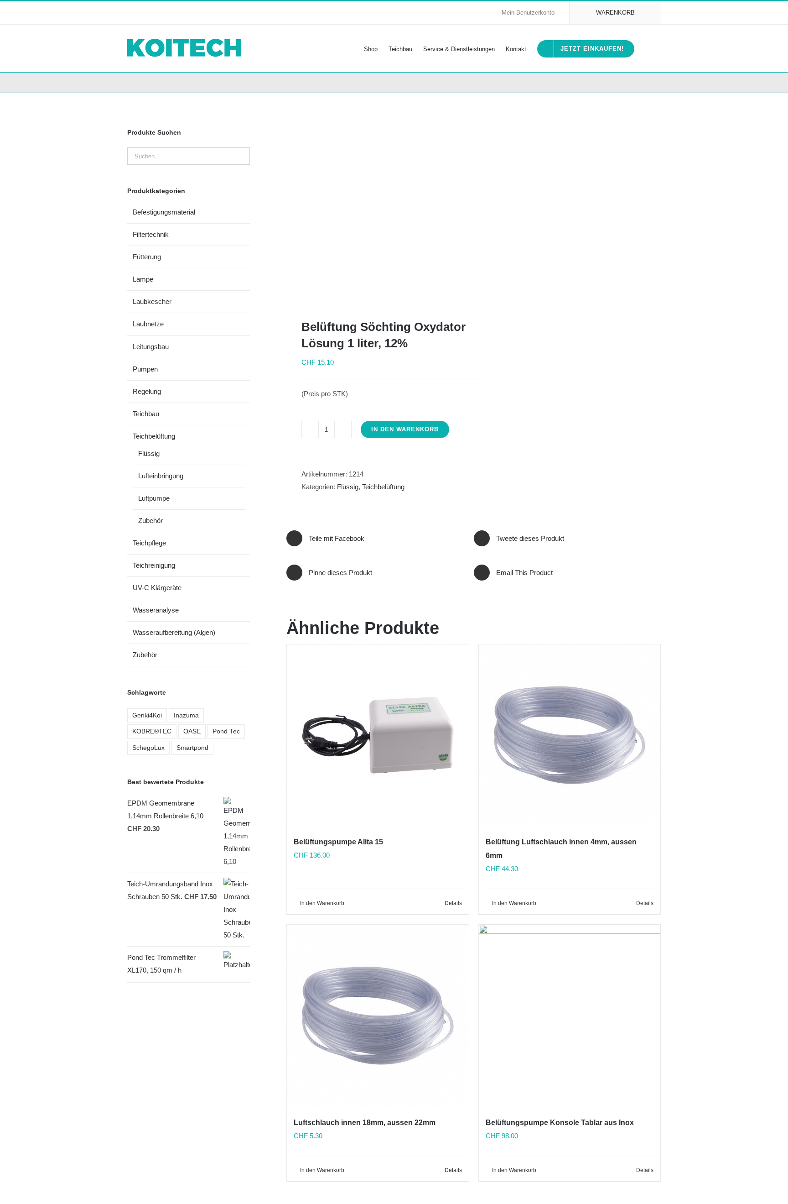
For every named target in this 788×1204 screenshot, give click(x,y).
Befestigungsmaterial (164, 212)
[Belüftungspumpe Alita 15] (377, 735)
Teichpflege (149, 543)
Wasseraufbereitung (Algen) (174, 632)
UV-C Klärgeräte (157, 588)
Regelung (147, 391)
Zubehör (150, 520)
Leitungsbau (151, 347)
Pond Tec (226, 731)
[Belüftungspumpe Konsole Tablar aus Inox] (569, 1015)
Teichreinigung (154, 565)
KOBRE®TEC (151, 731)
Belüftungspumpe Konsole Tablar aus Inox (560, 1122)
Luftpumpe (154, 498)
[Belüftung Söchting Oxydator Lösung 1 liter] (376, 206)
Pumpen (145, 369)
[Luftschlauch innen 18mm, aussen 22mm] (377, 1015)
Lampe (143, 279)
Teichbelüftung (383, 487)
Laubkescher (152, 301)
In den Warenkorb (405, 429)
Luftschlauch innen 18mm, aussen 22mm (364, 1122)
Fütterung (147, 257)
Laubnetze (148, 324)
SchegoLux (148, 747)
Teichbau (146, 414)
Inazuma (186, 715)
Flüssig (347, 487)
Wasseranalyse (156, 610)
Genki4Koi (147, 715)
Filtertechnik (151, 234)
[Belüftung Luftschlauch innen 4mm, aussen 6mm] (569, 735)
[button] (647, 48)
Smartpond (192, 747)
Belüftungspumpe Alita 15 (338, 842)
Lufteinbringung (160, 476)
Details (453, 903)
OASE (192, 731)
